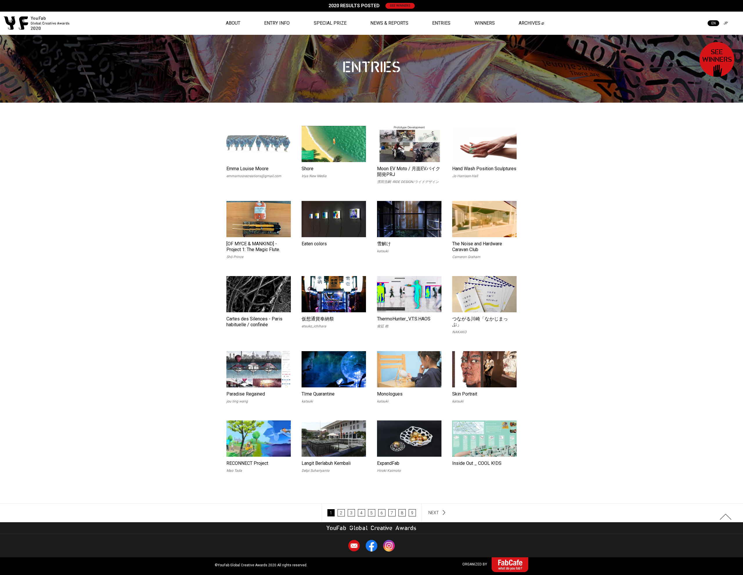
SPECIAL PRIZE (330, 23)
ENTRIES (441, 23)
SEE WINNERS (400, 6)
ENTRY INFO (277, 23)
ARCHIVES (529, 23)
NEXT (433, 512)
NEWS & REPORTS (389, 23)
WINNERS (485, 23)
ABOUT (233, 23)
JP (726, 23)
